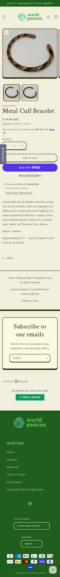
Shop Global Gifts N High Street (25, 489)
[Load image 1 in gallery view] (11, 92)
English (28, 543)
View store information (19, 193)
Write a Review (33, 398)
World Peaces (25, 573)
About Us (12, 459)
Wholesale (13, 467)
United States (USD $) (28, 526)
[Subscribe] (46, 358)
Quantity (7, 139)
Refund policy (14, 482)
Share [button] (9, 258)
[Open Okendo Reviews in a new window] (15, 381)
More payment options (30, 175)
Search (11, 452)
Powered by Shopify (38, 573)
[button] (4, 17)
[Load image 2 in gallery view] (30, 92)
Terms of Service (16, 474)
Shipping (6, 124)
